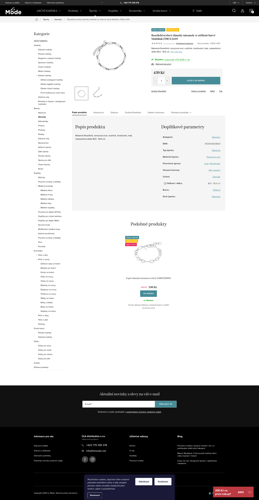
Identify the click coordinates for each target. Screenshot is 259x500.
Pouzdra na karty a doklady (49, 181)
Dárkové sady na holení (50, 263)
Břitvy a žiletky (47, 302)
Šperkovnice (43, 143)
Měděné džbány (47, 199)
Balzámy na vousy (48, 285)
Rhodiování (215, 163)
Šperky (37, 108)
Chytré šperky (44, 164)
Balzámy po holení (48, 268)
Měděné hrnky (47, 194)
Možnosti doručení (163, 64)
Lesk (206, 163)
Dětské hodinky (44, 75)
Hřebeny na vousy (48, 294)
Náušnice (42, 112)
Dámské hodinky (45, 49)
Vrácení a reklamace (33, 2)
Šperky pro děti (44, 160)
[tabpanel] (148, 275)
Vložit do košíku (196, 80)
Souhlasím (163, 481)
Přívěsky (41, 130)
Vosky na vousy (47, 281)
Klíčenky (41, 177)
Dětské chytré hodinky (50, 88)
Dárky (36, 341)
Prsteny (41, 125)
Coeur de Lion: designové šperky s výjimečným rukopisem (197, 462)
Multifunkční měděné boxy (49, 229)
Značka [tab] (133, 112)
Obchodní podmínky (55, 2)
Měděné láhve (46, 190)
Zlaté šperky (43, 151)
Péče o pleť (43, 319)
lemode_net (92, 459)
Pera (40, 242)
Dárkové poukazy (41, 367)
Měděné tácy (46, 203)
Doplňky (37, 173)
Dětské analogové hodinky (52, 79)
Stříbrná (216, 189)
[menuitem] (48, 10)
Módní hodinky (44, 71)
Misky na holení (47, 306)
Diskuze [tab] (114, 112)
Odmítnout (144, 481)
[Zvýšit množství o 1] (167, 80)
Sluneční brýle (44, 225)
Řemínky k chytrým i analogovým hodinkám (51, 102)
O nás (132, 450)
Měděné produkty (45, 186)
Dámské (216, 176)
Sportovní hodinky (45, 62)
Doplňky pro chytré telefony (50, 216)
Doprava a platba (12, 2)
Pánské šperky (44, 155)
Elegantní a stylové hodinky (49, 58)
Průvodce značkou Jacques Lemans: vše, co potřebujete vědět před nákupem (195, 447)
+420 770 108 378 (96, 445)
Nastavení (95, 495)
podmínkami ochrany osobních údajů (144, 411)
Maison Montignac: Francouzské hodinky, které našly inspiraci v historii (197, 454)
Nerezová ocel (213, 156)
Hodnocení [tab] (98, 112)
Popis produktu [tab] (79, 112)
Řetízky (41, 134)
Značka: (158, 91)
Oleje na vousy (47, 276)
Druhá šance (39, 328)
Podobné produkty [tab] (180, 112)
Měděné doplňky (48, 207)
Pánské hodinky (44, 54)
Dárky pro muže (45, 350)
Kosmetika (38, 250)
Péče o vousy (44, 259)
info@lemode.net (96, 451)
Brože (40, 168)
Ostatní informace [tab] (156, 112)
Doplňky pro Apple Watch (48, 220)
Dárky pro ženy (44, 345)
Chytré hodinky (44, 67)
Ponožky (41, 246)
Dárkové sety (43, 97)
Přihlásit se (165, 404)
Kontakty (133, 455)
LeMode (85, 459)
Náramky (42, 117)
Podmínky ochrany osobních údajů (48, 460)
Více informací (176, 51)
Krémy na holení (47, 272)
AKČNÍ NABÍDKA (40, 41)
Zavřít (166, 90)
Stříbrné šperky (44, 147)
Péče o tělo (43, 255)
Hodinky (37, 45)
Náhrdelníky (43, 121)
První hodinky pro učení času (53, 92)
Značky (37, 363)
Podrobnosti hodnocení (184, 43)
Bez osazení (214, 170)
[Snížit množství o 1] (156, 80)
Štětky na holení (47, 298)
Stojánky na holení (48, 311)
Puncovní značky (137, 460)
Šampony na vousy (48, 289)
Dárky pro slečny (45, 354)
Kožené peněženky (46, 233)
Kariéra (132, 445)
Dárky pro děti (44, 358)
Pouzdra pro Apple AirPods (49, 212)
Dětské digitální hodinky (51, 84)
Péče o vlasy (43, 315)
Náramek (216, 150)
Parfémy (41, 324)
